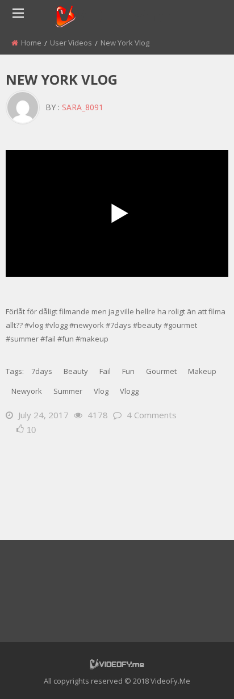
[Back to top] (197, 673)
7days (41, 371)
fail (105, 371)
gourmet (161, 371)
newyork (26, 391)
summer (67, 391)
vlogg (129, 391)
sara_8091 (82, 107)
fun (128, 371)
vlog (101, 391)
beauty (76, 371)
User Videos (71, 43)
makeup (202, 371)
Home (31, 43)
